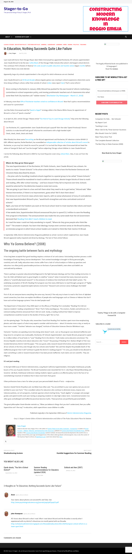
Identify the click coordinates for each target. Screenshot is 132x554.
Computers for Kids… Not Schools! (108, 119)
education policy (21, 44)
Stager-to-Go (16, 8)
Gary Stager (12, 53)
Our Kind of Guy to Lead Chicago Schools (55, 119)
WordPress (69, 551)
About (7, 37)
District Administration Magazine (79, 413)
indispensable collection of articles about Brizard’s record (67, 142)
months (82, 66)
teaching (83, 44)
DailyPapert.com (41, 437)
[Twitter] (6, 442)
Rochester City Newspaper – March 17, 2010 (65, 95)
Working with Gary (22, 37)
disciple (32, 80)
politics (76, 44)
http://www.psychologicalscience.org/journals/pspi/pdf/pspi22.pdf (35, 502)
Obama (70, 44)
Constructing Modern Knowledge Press (73, 431)
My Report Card (101, 122)
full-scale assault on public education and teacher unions (54, 66)
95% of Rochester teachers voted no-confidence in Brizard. (41, 101)
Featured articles (34, 44)
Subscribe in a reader (103, 324)
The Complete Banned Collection (107, 140)
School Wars (65, 154)
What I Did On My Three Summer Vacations (110, 130)
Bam (77, 551)
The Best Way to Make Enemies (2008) (109, 144)
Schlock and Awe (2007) (73, 467)
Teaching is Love (101, 126)
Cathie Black (33, 63)
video (50, 83)
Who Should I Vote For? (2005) (106, 133)
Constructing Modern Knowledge (35, 433)
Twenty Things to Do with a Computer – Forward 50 (62, 429)
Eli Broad (25, 80)
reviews (115, 69)
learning (59, 44)
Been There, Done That (103, 137)
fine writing (29, 139)
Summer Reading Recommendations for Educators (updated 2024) (46, 469)
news (65, 44)
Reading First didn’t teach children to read (34, 219)
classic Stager (9, 44)
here (62, 83)
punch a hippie (35, 110)
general (44, 44)
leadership (51, 44)
